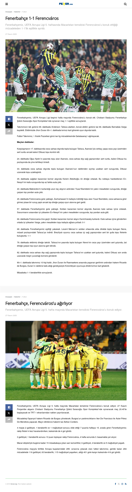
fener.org (14, 484)
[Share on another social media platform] (9, 131)
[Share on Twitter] (9, 125)
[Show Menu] (6, 4)
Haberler (17, 12)
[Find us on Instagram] (122, 483)
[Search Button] (125, 4)
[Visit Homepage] (66, 3)
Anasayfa (8, 12)
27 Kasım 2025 (11, 34)
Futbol (24, 12)
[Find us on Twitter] (119, 483)
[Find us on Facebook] (115, 483)
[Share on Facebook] (9, 119)
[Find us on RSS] (126, 483)
